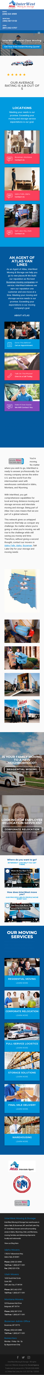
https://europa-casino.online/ (29, 426)
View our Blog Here (11, 1243)
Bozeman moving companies (20, 282)
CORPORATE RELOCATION (22, 829)
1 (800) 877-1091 (18, 1265)
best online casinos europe (17, 423)
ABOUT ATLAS (22, 315)
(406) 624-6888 (16, 1330)
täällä (15, 951)
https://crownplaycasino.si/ (25, 557)
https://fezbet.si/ (10, 561)
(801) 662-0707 (10, 28)
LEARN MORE (22, 983)
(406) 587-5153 (10, 21)
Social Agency (33, 1365)
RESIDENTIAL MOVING (22, 769)
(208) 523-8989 (9, 14)
